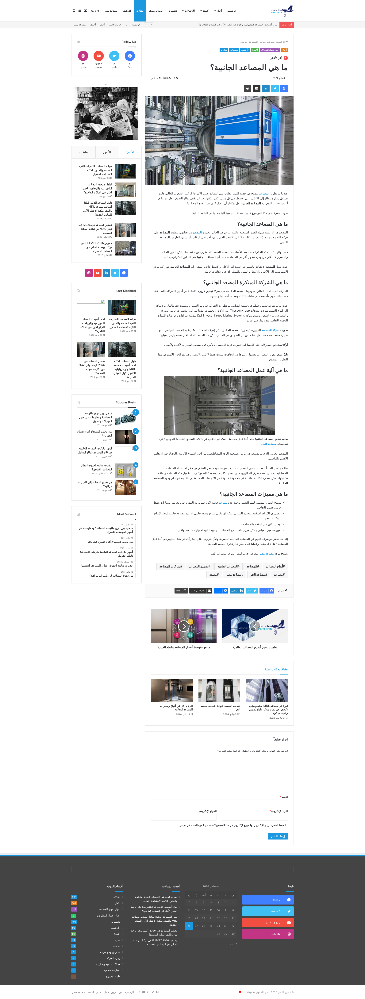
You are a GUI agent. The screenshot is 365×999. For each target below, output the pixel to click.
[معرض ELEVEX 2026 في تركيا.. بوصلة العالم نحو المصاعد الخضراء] (125, 248)
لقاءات (188, 10)
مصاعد (278, 574)
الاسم (284, 796)
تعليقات (83, 152)
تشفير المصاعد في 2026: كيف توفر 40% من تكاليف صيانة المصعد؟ (95, 229)
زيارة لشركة (113, 958)
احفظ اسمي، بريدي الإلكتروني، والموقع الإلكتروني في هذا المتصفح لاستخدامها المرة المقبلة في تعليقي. (232, 825)
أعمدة (206, 10)
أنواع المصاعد (274, 566)
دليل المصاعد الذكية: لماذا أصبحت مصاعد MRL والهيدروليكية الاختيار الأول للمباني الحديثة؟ (230, 24)
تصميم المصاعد (199, 566)
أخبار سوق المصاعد (270, 49)
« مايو (233, 943)
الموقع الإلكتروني (208, 811)
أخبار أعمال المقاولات (108, 915)
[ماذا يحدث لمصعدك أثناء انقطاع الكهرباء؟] (125, 437)
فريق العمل (115, 24)
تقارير (117, 939)
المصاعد (252, 566)
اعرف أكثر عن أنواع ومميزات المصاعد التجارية (176, 707)
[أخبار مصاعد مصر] (282, 11)
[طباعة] (247, 88)
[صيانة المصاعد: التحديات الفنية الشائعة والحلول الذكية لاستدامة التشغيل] (125, 171)
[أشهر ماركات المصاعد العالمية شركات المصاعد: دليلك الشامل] (125, 454)
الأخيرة (130, 152)
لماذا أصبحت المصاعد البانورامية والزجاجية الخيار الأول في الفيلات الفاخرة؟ (97, 188)
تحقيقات (172, 10)
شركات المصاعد (169, 566)
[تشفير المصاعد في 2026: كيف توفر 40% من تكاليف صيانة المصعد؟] (125, 230)
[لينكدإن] (266, 88)
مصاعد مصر (111, 10)
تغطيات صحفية (112, 970)
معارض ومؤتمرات (110, 952)
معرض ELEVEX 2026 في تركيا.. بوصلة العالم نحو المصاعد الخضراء (96, 247)
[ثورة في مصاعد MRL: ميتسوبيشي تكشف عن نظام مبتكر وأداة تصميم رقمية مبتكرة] (267, 690)
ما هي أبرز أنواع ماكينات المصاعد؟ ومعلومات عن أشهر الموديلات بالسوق (95, 417)
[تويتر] (275, 88)
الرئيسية (231, 10)
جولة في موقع (156, 10)
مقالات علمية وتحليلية (108, 964)
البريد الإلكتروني (278, 811)
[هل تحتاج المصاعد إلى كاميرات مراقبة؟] (125, 487)
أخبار (219, 10)
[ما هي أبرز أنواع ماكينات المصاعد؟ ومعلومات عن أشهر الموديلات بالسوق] (125, 418)
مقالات (139, 10)
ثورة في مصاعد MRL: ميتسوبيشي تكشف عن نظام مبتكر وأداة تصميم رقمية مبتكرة (268, 709)
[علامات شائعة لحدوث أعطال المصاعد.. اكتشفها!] (125, 470)
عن (126, 24)
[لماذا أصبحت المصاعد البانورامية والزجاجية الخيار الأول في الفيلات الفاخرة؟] (125, 190)
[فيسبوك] (284, 88)
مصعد (213, 574)
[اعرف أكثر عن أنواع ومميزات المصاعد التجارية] (172, 690)
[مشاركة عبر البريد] (256, 88)
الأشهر (107, 152)
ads (106, 84)
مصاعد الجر (257, 574)
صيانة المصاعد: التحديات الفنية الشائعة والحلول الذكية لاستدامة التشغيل (95, 170)
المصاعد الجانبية (227, 566)
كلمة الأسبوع (113, 976)
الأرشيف (126, 10)
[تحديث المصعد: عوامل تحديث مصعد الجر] (219, 690)
